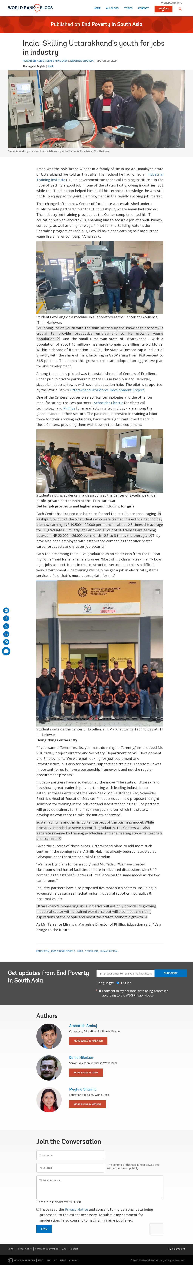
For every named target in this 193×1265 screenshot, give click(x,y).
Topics (128, 8)
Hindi (50, 66)
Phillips (69, 408)
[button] (180, 9)
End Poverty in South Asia (112, 24)
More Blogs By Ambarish (88, 1040)
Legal (11, 1249)
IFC (55, 1260)
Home (97, 8)
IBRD (41, 1260)
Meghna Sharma (81, 60)
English (41, 66)
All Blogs (112, 8)
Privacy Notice (76, 1209)
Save (44, 1229)
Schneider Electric (108, 402)
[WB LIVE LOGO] (163, 9)
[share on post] (6, 626)
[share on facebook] (6, 618)
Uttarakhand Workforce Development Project (107, 390)
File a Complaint (176, 1249)
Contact (143, 8)
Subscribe (171, 973)
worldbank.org (171, 3)
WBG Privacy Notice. (140, 995)
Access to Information (46, 1249)
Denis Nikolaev (57, 60)
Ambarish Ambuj (34, 60)
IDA (49, 1260)
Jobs (64, 1249)
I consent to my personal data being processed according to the (135, 993)
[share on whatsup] (6, 642)
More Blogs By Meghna (87, 1104)
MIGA (63, 1260)
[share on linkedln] (6, 634)
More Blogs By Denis (86, 1072)
